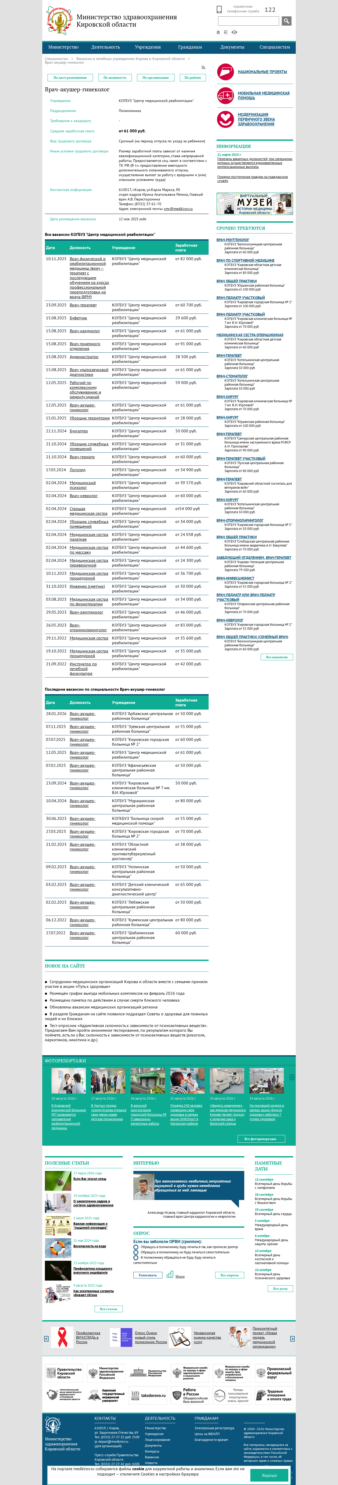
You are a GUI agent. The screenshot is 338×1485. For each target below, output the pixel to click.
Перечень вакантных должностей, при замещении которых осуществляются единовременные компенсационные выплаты (254, 163)
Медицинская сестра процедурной (89, 576)
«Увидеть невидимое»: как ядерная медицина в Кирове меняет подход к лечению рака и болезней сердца (228, 1114)
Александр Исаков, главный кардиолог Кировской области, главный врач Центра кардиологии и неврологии (192, 1214)
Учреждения (148, 47)
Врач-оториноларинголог (88, 627)
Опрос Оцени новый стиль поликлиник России (151, 1337)
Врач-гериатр (82, 456)
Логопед (78, 469)
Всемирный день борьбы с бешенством (273, 1201)
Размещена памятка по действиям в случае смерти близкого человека (115, 1000)
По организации (156, 78)
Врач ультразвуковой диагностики (89, 372)
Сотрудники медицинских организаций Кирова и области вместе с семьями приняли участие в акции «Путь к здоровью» (126, 984)
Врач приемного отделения (85, 346)
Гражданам (190, 47)
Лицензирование (157, 1439)
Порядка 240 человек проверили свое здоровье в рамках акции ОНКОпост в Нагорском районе (186, 1114)
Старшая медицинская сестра (88, 511)
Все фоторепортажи (260, 1139)
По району (193, 78)
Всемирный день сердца (273, 1214)
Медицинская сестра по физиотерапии (89, 601)
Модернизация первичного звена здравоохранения (256, 119)
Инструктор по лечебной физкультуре (83, 668)
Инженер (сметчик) (87, 586)
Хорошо (269, 1475)
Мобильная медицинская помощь (264, 95)
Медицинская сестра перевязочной (89, 563)
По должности (115, 78)
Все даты (280, 1289)
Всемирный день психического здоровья (272, 1276)
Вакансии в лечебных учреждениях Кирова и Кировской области (130, 58)
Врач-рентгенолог (86, 612)
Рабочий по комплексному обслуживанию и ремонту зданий (85, 389)
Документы (232, 47)
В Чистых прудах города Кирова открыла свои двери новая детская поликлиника (108, 1112)
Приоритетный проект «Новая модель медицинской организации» (265, 1337)
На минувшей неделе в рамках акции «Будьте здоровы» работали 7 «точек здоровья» (267, 1112)
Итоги (180, 1276)
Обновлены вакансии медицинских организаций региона (104, 1007)
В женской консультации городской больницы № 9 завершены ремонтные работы (148, 1114)
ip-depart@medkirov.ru (111, 1441)
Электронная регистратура (214, 1428)
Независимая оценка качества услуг (207, 1337)
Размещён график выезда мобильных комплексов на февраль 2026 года (117, 993)
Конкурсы (152, 1451)
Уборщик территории (90, 418)
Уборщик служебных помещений (89, 446)
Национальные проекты (262, 71)
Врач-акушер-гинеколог (83, 407)
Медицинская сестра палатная (89, 537)
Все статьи (108, 1309)
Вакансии (152, 1457)
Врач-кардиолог (85, 330)
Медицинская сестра (89, 638)
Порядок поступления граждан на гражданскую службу (252, 179)
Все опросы (230, 1275)
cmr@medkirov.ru (178, 208)
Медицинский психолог (83, 485)
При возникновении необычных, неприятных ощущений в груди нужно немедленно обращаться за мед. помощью (192, 1186)
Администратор (84, 356)
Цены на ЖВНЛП (207, 1434)
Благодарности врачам (211, 1439)
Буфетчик (78, 317)
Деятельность (105, 47)
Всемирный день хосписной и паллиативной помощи (272, 1259)
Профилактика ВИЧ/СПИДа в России (88, 1337)
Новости (151, 1463)
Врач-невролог (84, 495)
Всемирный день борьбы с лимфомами (273, 1186)
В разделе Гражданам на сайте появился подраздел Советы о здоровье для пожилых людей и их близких (126, 1016)
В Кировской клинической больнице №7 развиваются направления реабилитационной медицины (68, 1116)
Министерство (63, 47)
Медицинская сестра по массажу (89, 550)
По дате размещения (70, 78)
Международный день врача (271, 1227)
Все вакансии (277, 657)
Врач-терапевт (83, 304)
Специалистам (275, 47)
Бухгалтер (79, 430)
